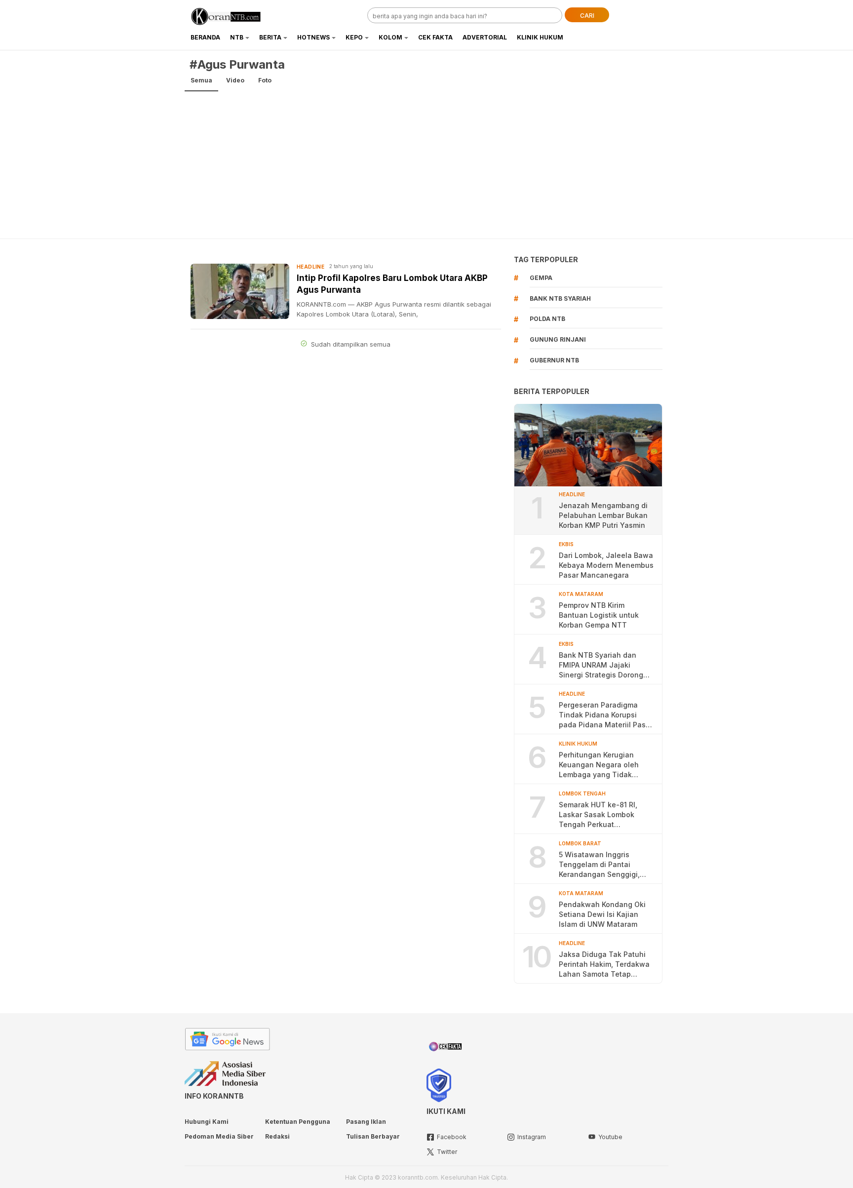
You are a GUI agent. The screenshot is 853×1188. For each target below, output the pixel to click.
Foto (264, 80)
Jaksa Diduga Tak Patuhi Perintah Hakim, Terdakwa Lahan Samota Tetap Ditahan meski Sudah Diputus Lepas (604, 964)
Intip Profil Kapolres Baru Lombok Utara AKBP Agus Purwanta (392, 284)
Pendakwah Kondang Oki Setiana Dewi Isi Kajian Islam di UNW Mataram (602, 914)
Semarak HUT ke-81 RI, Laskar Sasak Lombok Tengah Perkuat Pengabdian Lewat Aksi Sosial (599, 815)
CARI (587, 15)
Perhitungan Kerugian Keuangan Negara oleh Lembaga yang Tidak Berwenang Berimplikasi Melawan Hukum (600, 765)
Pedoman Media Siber (219, 1136)
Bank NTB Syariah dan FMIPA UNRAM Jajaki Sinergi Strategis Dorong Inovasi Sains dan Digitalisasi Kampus (601, 665)
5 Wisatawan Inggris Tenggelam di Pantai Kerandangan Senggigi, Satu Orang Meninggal (599, 864)
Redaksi (277, 1136)
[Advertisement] (426, 164)
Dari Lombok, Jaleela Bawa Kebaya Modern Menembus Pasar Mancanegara (606, 565)
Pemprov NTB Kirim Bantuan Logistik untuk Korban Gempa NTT (599, 615)
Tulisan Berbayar (373, 1136)
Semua (201, 80)
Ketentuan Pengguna (297, 1121)
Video (235, 80)
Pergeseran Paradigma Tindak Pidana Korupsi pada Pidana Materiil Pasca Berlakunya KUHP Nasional (606, 715)
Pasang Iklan (366, 1121)
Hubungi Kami (207, 1121)
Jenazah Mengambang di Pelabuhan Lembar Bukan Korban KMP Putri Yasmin (603, 515)
